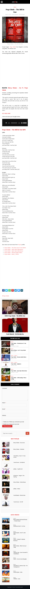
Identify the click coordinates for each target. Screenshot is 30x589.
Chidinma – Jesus (16, 578)
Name (4, 402)
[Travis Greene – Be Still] (7, 503)
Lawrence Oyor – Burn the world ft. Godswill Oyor (20, 553)
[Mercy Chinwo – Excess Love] (7, 444)
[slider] (25, 122)
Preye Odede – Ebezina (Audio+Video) (13, 252)
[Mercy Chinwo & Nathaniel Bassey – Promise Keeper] (7, 520)
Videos (15, 355)
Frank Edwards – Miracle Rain (19, 495)
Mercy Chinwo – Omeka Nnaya (19, 482)
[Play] (6, 123)
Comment (4, 388)
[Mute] (22, 123)
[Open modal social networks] (22, 290)
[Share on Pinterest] (12, 290)
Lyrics (14, 518)
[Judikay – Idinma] (7, 490)
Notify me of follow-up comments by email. (13, 421)
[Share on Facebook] (3, 290)
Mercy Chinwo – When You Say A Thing (19, 546)
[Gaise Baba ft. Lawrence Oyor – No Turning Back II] (7, 566)
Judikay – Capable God (17, 469)
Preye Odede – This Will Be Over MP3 (14, 130)
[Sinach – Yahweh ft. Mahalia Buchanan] (7, 540)
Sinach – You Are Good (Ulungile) (20, 559)
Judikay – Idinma (16, 488)
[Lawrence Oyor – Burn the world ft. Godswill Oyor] (7, 553)
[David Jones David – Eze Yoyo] (7, 527)
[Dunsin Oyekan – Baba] (7, 573)
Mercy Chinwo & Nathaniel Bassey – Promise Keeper (20, 520)
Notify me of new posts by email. (11, 424)
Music (15, 7)
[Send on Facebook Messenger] (18, 290)
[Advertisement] (15, 71)
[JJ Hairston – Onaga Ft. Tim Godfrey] (7, 477)
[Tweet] (6, 290)
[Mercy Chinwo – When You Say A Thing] (7, 546)
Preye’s (19, 244)
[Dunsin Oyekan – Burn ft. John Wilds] (7, 533)
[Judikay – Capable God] (7, 470)
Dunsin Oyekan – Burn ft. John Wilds (19, 533)
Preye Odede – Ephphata (16, 364)
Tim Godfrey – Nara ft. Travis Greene (19, 456)
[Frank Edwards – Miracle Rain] (7, 497)
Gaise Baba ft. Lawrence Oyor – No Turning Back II (20, 566)
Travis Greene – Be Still (18, 502)
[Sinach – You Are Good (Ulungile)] (7, 560)
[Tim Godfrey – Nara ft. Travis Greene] (7, 457)
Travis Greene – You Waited (19, 462)
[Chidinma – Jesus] (7, 579)
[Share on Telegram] (15, 290)
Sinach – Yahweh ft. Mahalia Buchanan (19, 540)
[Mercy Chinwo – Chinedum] (7, 451)
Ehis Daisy (22, 14)
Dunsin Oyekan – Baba (17, 572)
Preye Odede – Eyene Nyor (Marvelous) (13, 249)
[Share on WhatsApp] (9, 290)
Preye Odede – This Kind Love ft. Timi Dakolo (15, 247)
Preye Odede (13, 47)
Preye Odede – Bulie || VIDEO (11, 254)
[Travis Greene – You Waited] (7, 464)
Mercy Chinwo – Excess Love (19, 442)
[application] (15, 122)
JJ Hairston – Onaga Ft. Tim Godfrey (18, 476)
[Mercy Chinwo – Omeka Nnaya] (7, 484)
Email (4, 409)
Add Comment (15, 14)
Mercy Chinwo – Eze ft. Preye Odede (18, 350)
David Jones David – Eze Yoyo (19, 526)
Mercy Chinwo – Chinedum (18, 449)
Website (4, 415)
